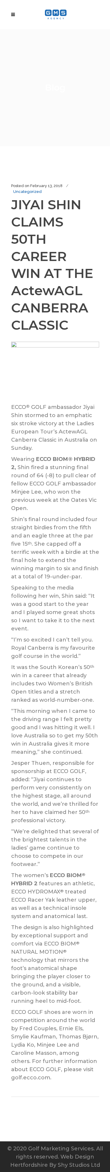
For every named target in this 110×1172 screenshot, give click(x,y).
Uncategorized (27, 191)
